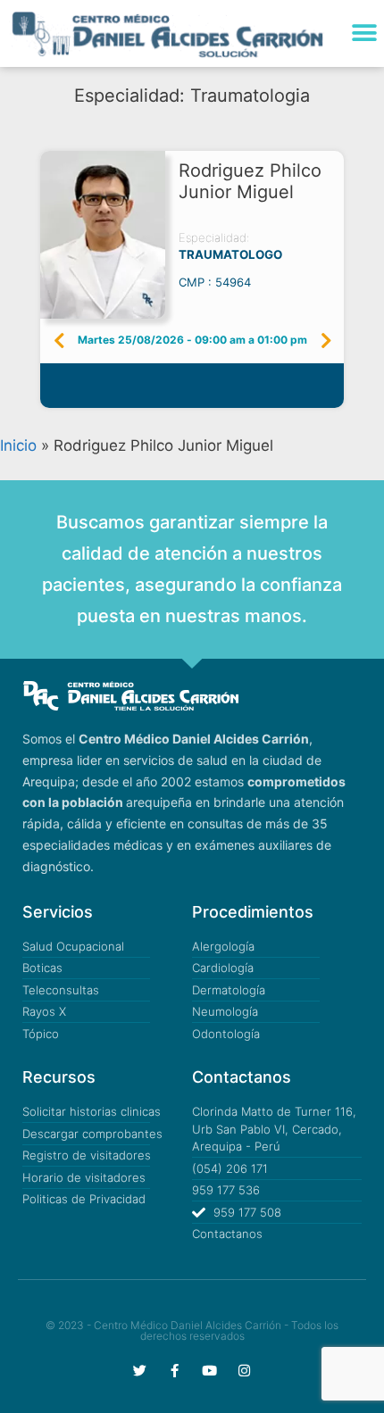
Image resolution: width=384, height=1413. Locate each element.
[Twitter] (139, 1370)
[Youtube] (209, 1370)
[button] (364, 33)
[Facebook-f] (174, 1370)
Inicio (18, 445)
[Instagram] (244, 1370)
